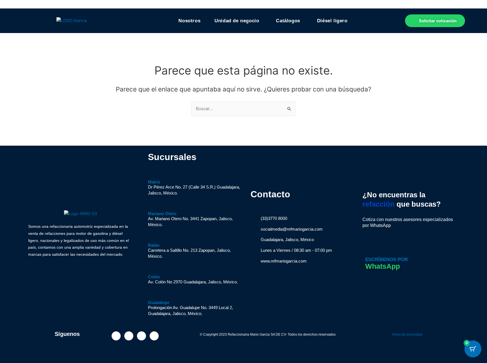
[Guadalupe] (150, 295)
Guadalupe (158, 302)
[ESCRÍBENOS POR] (372, 247)
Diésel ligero (332, 20)
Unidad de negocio (236, 20)
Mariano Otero (162, 213)
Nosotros (189, 20)
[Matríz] (150, 175)
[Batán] (150, 238)
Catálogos (288, 20)
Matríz (154, 182)
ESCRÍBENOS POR (386, 259)
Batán (154, 245)
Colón (154, 276)
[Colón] (150, 270)
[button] (238, 20)
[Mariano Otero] (150, 206)
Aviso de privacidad (407, 334)
